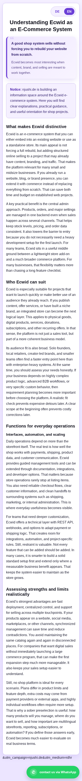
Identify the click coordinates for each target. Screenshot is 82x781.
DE (57, 11)
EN (69, 11)
